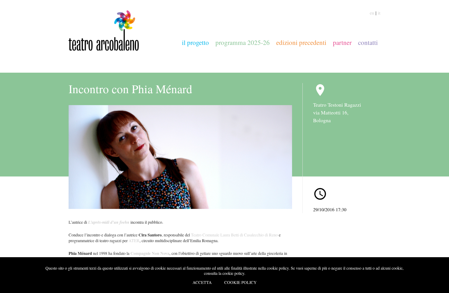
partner (342, 42)
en (372, 13)
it (379, 13)
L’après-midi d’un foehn (108, 222)
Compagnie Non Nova (149, 253)
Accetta (202, 282)
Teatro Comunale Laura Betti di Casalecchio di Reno (234, 234)
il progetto (195, 42)
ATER (134, 240)
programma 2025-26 (242, 42)
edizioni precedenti (301, 42)
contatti (368, 42)
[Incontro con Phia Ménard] (180, 157)
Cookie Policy (240, 282)
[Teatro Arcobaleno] (104, 49)
